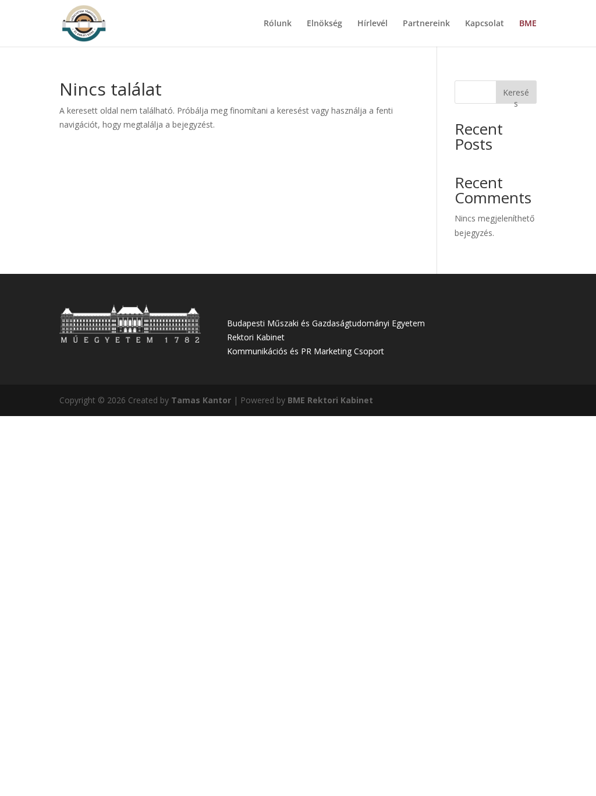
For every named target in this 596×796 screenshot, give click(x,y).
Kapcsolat (484, 24)
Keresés (516, 95)
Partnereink (426, 24)
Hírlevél (372, 24)
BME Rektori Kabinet (330, 400)
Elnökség (324, 24)
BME (528, 24)
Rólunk (278, 24)
